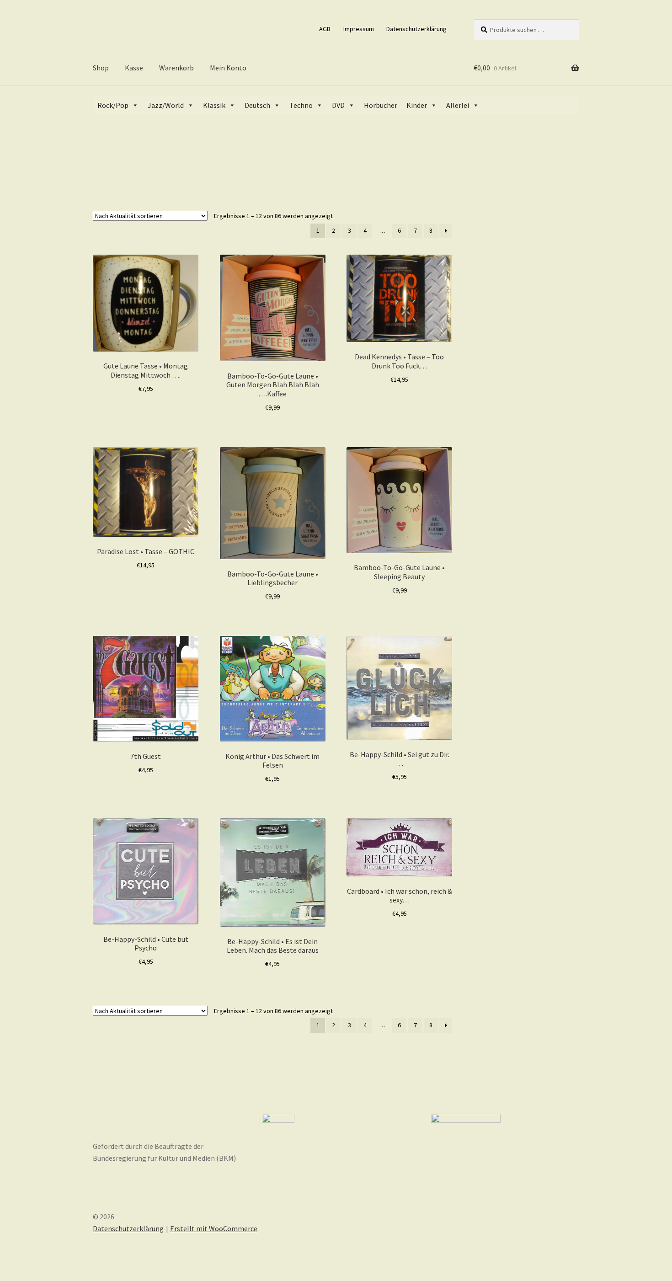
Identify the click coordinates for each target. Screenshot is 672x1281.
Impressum (358, 29)
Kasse (134, 67)
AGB (325, 29)
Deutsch (257, 105)
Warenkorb (176, 67)
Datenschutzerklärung (416, 29)
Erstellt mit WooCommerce (213, 1228)
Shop (101, 67)
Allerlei (457, 105)
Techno (301, 105)
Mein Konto (228, 67)
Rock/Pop (112, 105)
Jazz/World (166, 105)
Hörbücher (380, 105)
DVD (338, 105)
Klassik (214, 105)
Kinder (416, 105)
